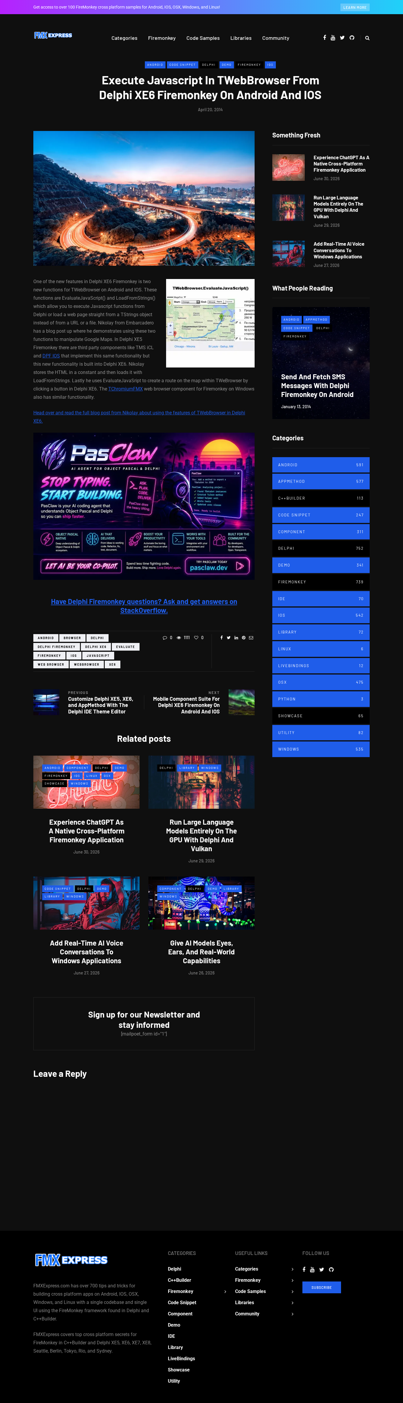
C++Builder (321, 498)
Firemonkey (162, 38)
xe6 (112, 664)
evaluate (125, 647)
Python (321, 699)
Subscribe (322, 1287)
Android (155, 64)
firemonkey (49, 655)
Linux (92, 775)
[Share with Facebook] (221, 638)
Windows (80, 783)
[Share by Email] (251, 638)
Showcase (55, 783)
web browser (51, 664)
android (46, 638)
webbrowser (86, 664)
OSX (107, 775)
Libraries (241, 38)
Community (275, 38)
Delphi (209, 64)
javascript (98, 655)
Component (78, 767)
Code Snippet (182, 64)
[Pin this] (243, 638)
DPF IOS (51, 356)
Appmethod (316, 319)
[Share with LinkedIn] (236, 638)
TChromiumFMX (125, 389)
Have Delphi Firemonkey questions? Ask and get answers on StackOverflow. (144, 605)
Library (187, 767)
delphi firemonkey (57, 647)
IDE (321, 598)
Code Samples (203, 38)
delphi (97, 638)
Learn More (355, 7)
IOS (270, 64)
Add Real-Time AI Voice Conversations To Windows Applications (86, 951)
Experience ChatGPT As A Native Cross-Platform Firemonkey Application (86, 831)
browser (72, 638)
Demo (227, 64)
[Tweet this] (228, 638)
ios (74, 655)
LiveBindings (321, 665)
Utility (321, 732)
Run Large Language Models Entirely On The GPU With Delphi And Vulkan (201, 835)
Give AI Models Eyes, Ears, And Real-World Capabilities (201, 951)
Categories (124, 38)
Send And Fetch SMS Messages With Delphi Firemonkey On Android (317, 385)
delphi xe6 (96, 647)
